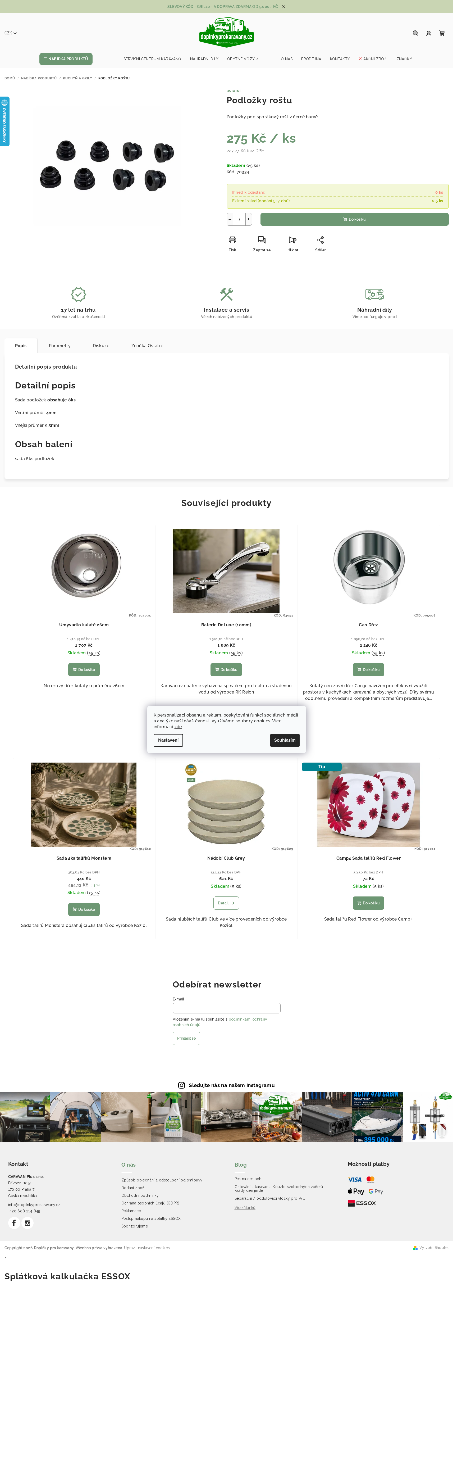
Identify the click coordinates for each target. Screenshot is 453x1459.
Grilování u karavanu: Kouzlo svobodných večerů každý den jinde (279, 1188)
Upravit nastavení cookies (147, 1248)
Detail (223, 903)
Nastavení (168, 740)
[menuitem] (66, 59)
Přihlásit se (186, 1038)
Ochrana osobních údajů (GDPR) (150, 1203)
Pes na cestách (248, 1179)
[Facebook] (14, 1223)
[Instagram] (27, 1223)
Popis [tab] (21, 345)
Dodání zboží (133, 1188)
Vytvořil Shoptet (434, 1247)
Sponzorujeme (134, 1226)
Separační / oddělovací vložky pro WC (270, 1198)
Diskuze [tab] (101, 345)
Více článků (245, 1208)
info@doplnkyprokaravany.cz (34, 1205)
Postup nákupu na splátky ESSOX (151, 1218)
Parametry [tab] (60, 345)
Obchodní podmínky (140, 1195)
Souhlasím (285, 740)
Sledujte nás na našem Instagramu (232, 1085)
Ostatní (234, 91)
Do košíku (357, 219)
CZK (8, 33)
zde (178, 726)
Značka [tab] (147, 345)
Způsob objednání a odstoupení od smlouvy (162, 1180)
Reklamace (131, 1211)
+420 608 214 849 (24, 1211)
